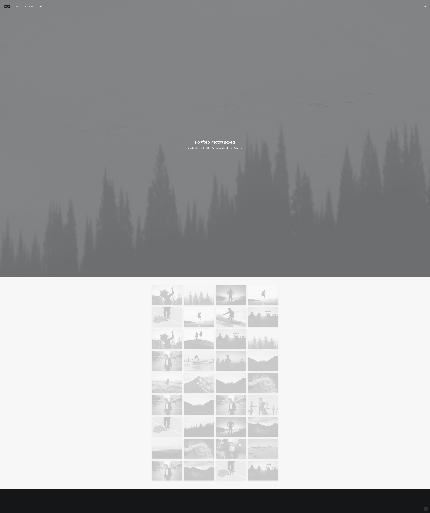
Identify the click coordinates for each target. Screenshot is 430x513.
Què (17, 6)
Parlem (39, 6)
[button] (425, 6)
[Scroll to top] (426, 509)
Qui (24, 6)
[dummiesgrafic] (7, 6)
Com (31, 6)
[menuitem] (18, 6)
